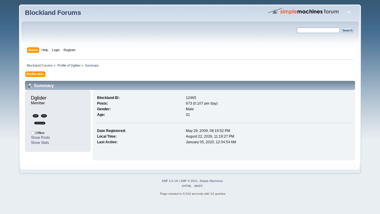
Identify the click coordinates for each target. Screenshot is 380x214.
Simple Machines (211, 180)
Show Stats (40, 143)
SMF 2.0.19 (170, 180)
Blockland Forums (53, 12)
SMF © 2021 (189, 180)
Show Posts (40, 138)
